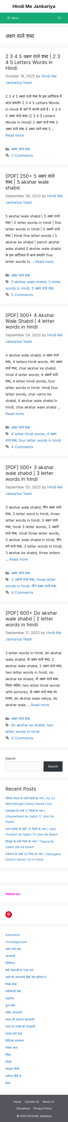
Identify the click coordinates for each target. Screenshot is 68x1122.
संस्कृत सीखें (12, 1069)
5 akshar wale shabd (28, 282)
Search (10, 758)
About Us (48, 1101)
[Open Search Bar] (59, 18)
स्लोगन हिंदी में (13, 1076)
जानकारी (10, 956)
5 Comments (22, 295)
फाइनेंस (9, 998)
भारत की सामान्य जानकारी (19, 1019)
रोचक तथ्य (11, 1047)
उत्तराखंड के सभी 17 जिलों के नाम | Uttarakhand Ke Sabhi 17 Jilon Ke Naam (29, 816)
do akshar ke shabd (28, 725)
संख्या (8, 1062)
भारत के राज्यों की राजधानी (20, 1026)
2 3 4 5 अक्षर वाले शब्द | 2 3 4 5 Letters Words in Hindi (32, 62)
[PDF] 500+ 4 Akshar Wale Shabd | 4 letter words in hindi (29, 321)
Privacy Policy (43, 1108)
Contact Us (32, 1101)
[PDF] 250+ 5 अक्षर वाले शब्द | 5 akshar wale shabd (30, 182)
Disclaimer (23, 1108)
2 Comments (22, 155)
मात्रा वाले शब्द (13, 1033)
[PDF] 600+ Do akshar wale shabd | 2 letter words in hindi (31, 619)
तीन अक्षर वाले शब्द (44, 586)
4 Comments (22, 447)
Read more (14, 135)
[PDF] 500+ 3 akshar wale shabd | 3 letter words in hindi (29, 473)
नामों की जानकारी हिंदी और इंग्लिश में (25, 977)
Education (12, 935)
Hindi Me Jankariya (34, 6)
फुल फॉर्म (10, 1005)
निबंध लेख (11, 984)
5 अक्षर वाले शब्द (42, 288)
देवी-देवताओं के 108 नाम (19, 970)
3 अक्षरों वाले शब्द (22, 579)
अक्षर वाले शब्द (20, 149)
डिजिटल (10, 963)
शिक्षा (8, 1055)
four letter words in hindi (40, 440)
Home (17, 1101)
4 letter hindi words (28, 434)
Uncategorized (16, 942)
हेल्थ (7, 1083)
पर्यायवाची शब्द (13, 991)
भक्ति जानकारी (13, 1012)
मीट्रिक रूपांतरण (14, 1040)
